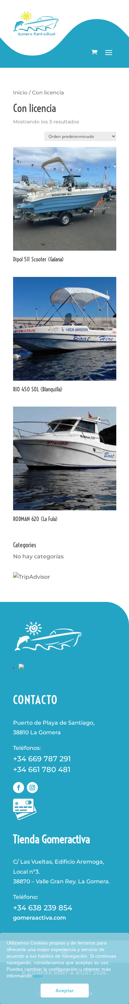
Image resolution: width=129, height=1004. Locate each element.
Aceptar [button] (64, 990)
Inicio (20, 93)
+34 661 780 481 (42, 769)
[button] (46, 976)
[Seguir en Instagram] (32, 787)
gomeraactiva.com (39, 917)
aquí (38, 975)
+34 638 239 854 (42, 907)
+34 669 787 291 (42, 758)
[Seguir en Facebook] (18, 787)
